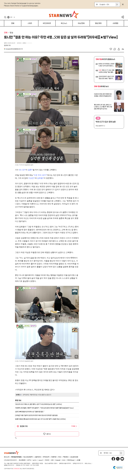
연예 (5, 33)
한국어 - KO (108, 453)
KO (11, 17)
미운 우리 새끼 (40, 175)
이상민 (31, 178)
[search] (5, 17)
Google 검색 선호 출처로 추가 (13, 48)
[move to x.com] (118, 459)
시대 (52, 460)
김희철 (40, 178)
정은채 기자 (7, 45)
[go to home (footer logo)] (11, 453)
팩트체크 (65, 457)
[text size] (123, 49)
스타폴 (78, 460)
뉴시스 (35, 460)
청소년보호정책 (27, 457)
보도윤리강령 (74, 457)
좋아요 (48, 434)
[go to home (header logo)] (64, 14)
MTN (29, 460)
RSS (59, 457)
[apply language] (117, 4)
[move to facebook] (113, 459)
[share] (119, 49)
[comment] (115, 49)
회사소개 (6, 457)
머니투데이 (22, 460)
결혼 (30, 170)
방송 (11, 33)
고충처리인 (37, 457)
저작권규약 (46, 457)
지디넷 (47, 460)
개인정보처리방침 (16, 457)
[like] (111, 49)
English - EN (104, 4)
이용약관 (53, 457)
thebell (57, 460)
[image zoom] (76, 160)
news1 (40, 460)
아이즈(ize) (70, 460)
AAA (63, 460)
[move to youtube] (122, 459)
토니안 (21, 170)
